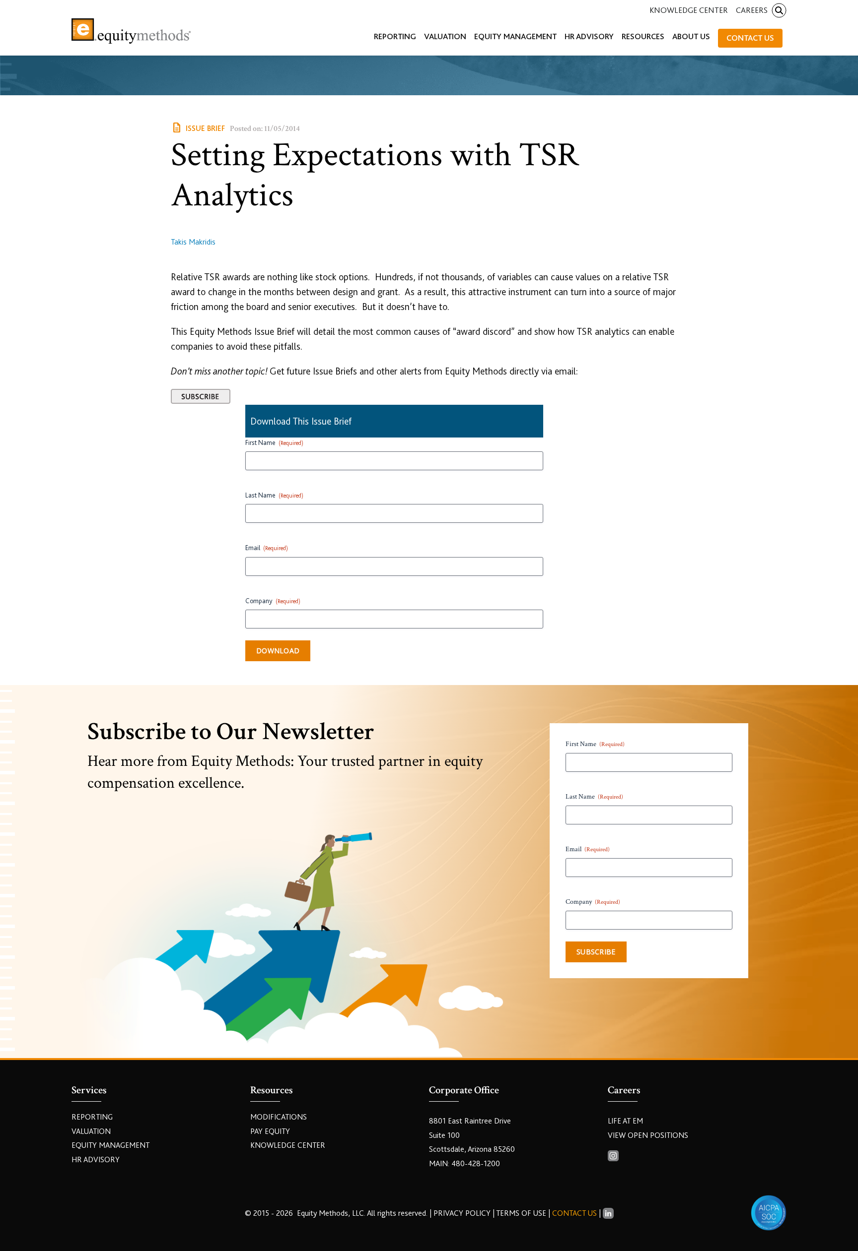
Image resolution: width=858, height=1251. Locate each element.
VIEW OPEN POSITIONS (648, 1135)
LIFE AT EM (625, 1121)
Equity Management (110, 1145)
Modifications (278, 1117)
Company (272, 601)
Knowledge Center (688, 10)
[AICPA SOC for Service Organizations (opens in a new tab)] (768, 1213)
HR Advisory (96, 1159)
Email (266, 548)
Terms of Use (521, 1213)
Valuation (91, 1131)
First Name (274, 442)
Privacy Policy (463, 1213)
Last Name (274, 495)
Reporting (92, 1117)
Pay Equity (270, 1131)
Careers (752, 10)
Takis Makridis (193, 242)
